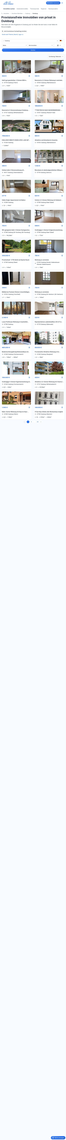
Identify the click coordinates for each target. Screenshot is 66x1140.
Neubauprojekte (53, 9)
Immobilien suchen (9, 9)
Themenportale (34, 9)
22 (37, 422)
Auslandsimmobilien (22, 9)
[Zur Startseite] (8, 3)
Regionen (43, 9)
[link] (16, 73)
